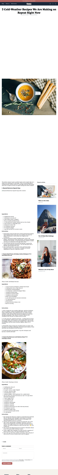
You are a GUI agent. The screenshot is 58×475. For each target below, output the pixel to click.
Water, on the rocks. (43, 200)
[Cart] (55, 4)
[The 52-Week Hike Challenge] (46, 219)
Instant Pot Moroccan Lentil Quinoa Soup (14, 337)
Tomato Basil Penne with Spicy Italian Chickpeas (16, 254)
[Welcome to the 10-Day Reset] (46, 253)
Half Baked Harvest (7, 255)
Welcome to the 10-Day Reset (46, 269)
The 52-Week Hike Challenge (46, 236)
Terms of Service (27, 459)
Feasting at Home (6, 338)
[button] (3, 3)
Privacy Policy (21, 459)
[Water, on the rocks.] (46, 191)
